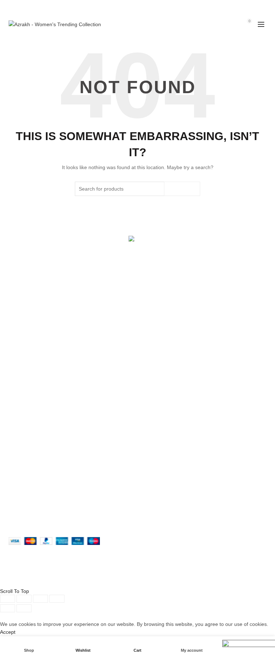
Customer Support (163, 451)
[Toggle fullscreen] (40, 599)
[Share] (24, 599)
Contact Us (155, 370)
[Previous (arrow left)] (7, 608)
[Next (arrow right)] (24, 608)
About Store (156, 339)
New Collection (160, 349)
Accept (7, 632)
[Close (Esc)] (7, 599)
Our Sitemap (23, 462)
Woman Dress (159, 360)
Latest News (157, 380)
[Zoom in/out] (56, 599)
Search (182, 189)
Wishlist (234, 21)
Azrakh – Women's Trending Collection (125, 581)
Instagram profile (162, 420)
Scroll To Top (14, 591)
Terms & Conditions (31, 441)
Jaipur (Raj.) (23, 339)
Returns (17, 431)
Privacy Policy (24, 420)
